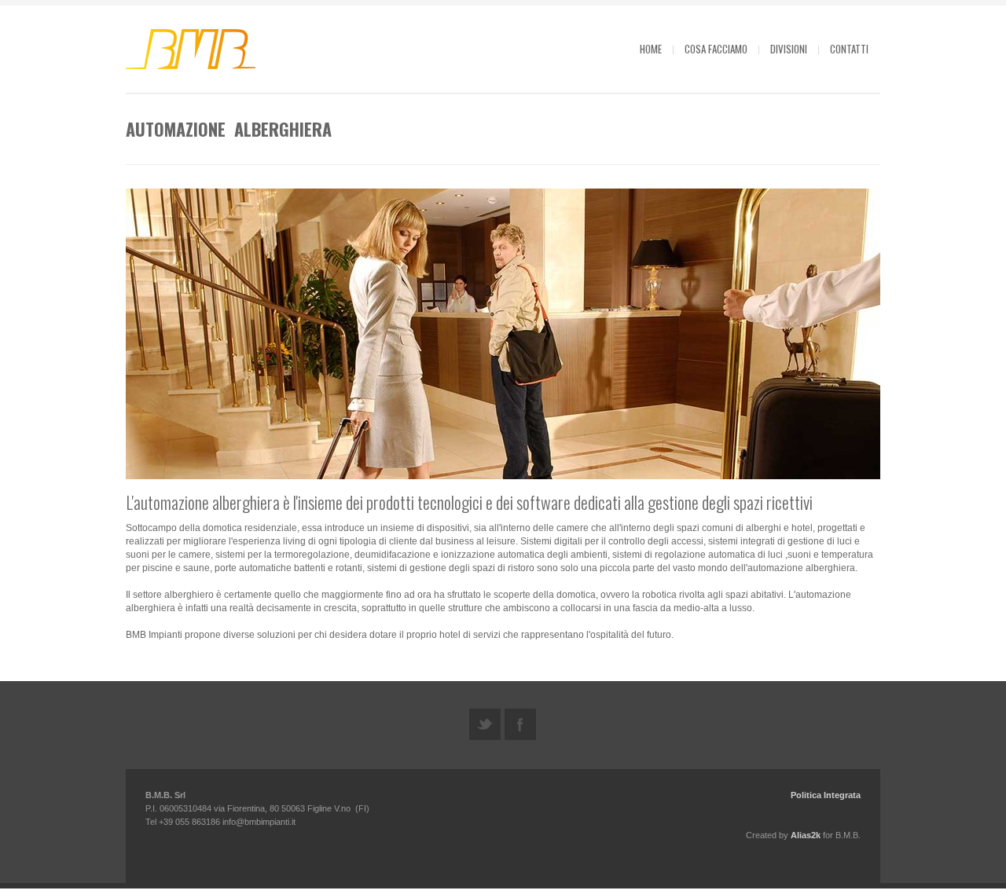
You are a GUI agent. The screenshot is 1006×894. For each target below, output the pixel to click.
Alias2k (806, 835)
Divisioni (788, 49)
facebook (520, 724)
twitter (485, 724)
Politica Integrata (826, 795)
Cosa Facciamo (716, 49)
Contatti (849, 49)
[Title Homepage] (192, 51)
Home (651, 49)
